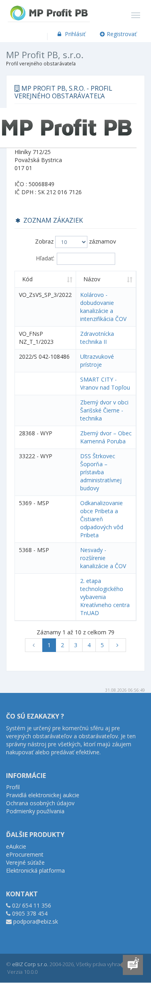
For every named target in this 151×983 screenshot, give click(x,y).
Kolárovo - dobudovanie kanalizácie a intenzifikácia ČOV (103, 307)
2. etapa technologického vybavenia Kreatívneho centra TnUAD (105, 597)
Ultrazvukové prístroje (97, 360)
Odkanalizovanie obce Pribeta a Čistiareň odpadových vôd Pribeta (101, 519)
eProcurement (24, 854)
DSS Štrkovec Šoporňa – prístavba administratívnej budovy (101, 472)
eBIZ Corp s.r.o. (30, 964)
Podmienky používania (35, 811)
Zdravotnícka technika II (97, 337)
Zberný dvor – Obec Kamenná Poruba (106, 437)
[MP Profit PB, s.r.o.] (49, 10)
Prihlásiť (74, 34)
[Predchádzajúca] (34, 645)
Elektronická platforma (35, 870)
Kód (27, 279)
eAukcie (16, 846)
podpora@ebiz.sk (35, 921)
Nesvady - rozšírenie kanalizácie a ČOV (103, 558)
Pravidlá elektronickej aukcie (42, 795)
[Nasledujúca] (117, 645)
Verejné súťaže (25, 862)
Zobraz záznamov (75, 241)
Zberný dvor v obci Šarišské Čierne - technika (104, 410)
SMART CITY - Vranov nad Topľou (105, 383)
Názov (91, 279)
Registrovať (122, 34)
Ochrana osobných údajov (40, 803)
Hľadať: (45, 258)
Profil (13, 787)
